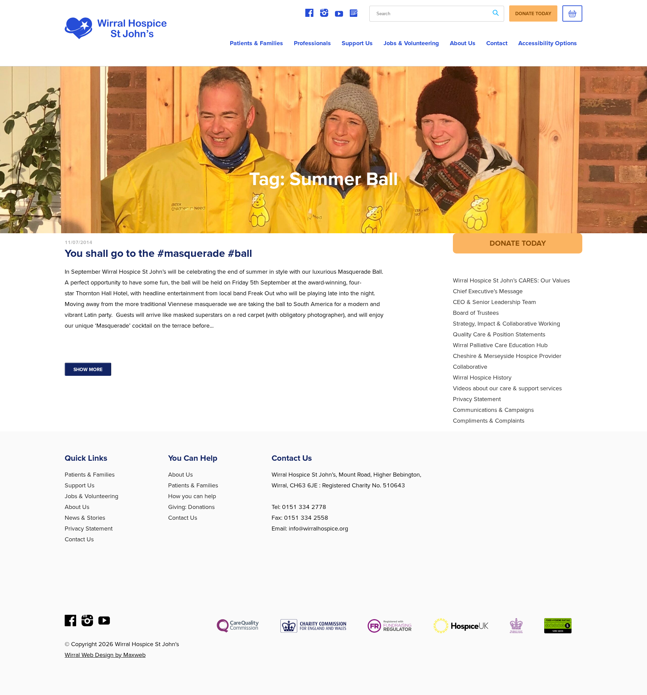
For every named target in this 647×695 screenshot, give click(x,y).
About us (462, 43)
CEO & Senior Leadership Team (494, 302)
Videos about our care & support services (507, 388)
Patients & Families (256, 43)
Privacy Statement (477, 399)
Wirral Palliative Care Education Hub (500, 345)
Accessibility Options (547, 43)
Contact (496, 43)
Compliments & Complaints (488, 420)
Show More (87, 369)
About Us (77, 507)
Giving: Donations (191, 507)
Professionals (312, 43)
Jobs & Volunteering (411, 43)
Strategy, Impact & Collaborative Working (506, 323)
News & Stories (85, 517)
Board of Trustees (476, 312)
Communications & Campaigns (493, 410)
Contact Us (79, 539)
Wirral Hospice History (482, 377)
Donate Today (533, 14)
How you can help (192, 496)
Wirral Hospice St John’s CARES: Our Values (511, 280)
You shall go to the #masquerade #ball (158, 253)
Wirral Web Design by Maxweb (105, 655)
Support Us (357, 43)
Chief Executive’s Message (488, 291)
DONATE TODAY (518, 243)
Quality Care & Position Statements (499, 334)
